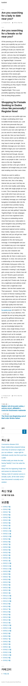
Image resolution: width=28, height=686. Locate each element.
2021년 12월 (7, 596)
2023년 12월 (7, 531)
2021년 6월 (6, 612)
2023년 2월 (6, 558)
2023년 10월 (7, 536)
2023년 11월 (7, 533)
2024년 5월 (6, 517)
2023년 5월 (6, 550)
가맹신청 (5, 397)
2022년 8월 (6, 574)
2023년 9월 (6, 539)
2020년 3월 (6, 641)
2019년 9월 (6, 657)
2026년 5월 (6, 506)
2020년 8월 (6, 636)
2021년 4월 (6, 617)
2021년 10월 (7, 601)
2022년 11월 (7, 566)
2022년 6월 (6, 579)
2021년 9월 (6, 604)
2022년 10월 (7, 569)
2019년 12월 (7, 649)
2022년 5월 (6, 582)
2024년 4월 (6, 520)
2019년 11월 (7, 652)
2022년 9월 (6, 571)
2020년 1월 (6, 647)
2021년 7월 (6, 609)
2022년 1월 (6, 593)
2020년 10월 (7, 631)
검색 (2, 428)
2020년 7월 (6, 639)
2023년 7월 (6, 544)
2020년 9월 (6, 633)
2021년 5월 (6, 614)
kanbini (4, 2)
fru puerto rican (6, 310)
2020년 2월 (6, 644)
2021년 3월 (6, 620)
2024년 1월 (6, 528)
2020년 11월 (7, 628)
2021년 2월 (6, 622)
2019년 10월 (7, 655)
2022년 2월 (6, 590)
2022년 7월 (6, 577)
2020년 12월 (7, 625)
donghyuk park (6, 22)
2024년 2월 (6, 525)
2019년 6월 (6, 660)
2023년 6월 (6, 547)
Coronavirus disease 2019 (10, 444)
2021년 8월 (6, 606)
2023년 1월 (6, 560)
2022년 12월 (7, 563)
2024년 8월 (6, 509)
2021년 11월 (7, 598)
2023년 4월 (6, 552)
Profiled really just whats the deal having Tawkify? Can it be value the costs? (13, 463)
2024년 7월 (6, 512)
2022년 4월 (6, 585)
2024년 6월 (6, 515)
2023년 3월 (6, 555)
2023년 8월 (6, 542)
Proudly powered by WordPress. (13, 682)
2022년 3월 (6, 587)
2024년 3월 (6, 523)
